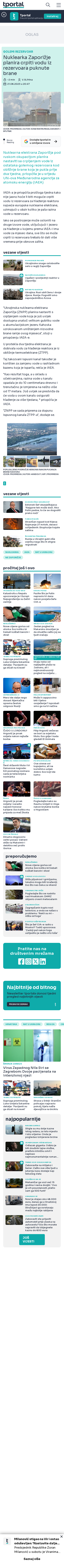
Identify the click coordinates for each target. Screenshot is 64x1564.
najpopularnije (23, 1119)
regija (50, 1024)
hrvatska (11, 1024)
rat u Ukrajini (43, 552)
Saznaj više (32, 1559)
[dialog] (32, 1549)
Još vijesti (28, 1239)
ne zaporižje (13, 557)
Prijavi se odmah (18, 1004)
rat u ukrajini (31, 1024)
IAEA (27, 552)
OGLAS (32, 34)
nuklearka (12, 552)
